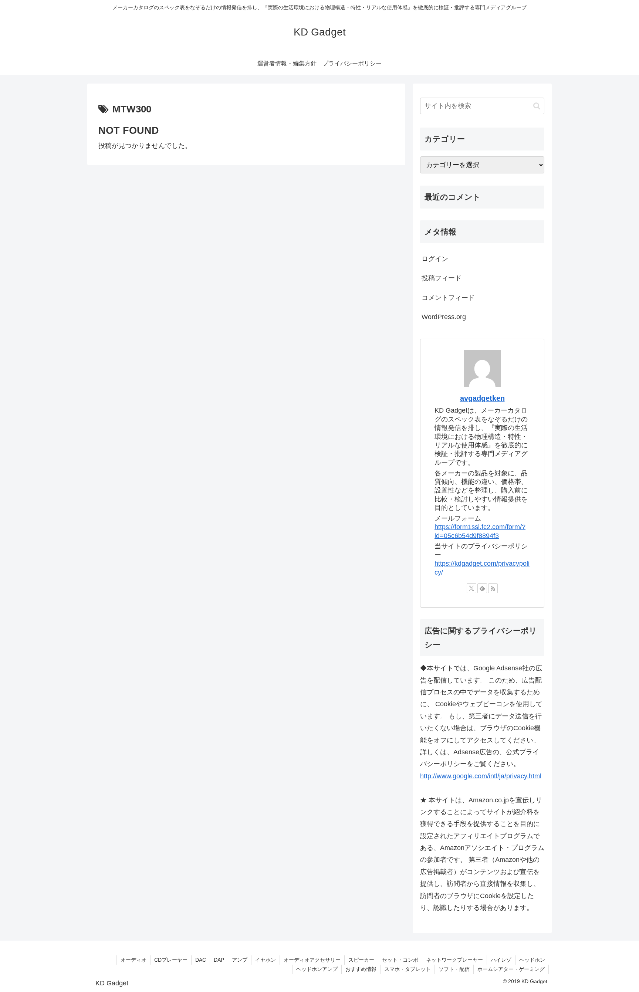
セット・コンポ (400, 960)
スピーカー (361, 960)
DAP (219, 960)
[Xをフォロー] (471, 588)
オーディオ (133, 960)
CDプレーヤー (170, 960)
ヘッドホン (532, 960)
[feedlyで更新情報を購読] (482, 588)
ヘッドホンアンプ (317, 969)
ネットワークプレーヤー (454, 960)
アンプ (239, 960)
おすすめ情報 (360, 969)
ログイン (435, 259)
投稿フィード (442, 278)
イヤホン (265, 960)
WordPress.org (444, 317)
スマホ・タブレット (407, 969)
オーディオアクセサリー (312, 960)
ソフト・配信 (454, 969)
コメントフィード (448, 297)
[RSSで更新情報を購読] (493, 588)
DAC (200, 960)
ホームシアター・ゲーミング (511, 969)
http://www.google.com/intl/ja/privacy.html (480, 776)
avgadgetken (482, 398)
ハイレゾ (501, 960)
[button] (536, 106)
